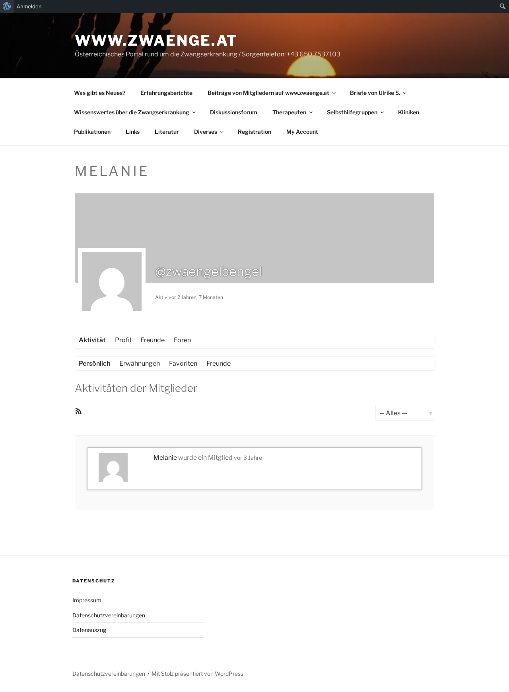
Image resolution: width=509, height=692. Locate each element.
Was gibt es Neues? (99, 92)
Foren (182, 340)
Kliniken (408, 112)
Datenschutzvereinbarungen (108, 615)
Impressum (86, 600)
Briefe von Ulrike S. (375, 92)
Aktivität (92, 340)
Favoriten (183, 363)
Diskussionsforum (233, 112)
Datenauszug (89, 629)
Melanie (165, 457)
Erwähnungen (139, 363)
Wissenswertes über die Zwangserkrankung (131, 112)
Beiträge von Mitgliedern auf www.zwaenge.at (268, 92)
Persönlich (94, 363)
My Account (302, 131)
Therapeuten (289, 112)
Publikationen (92, 131)
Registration (254, 131)
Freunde (152, 340)
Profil (123, 340)
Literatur (167, 131)
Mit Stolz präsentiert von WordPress (197, 673)
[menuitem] (7, 6)
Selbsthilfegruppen (352, 112)
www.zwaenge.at (156, 40)
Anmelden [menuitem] (29, 6)
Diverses (205, 131)
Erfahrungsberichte (166, 92)
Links (133, 131)
